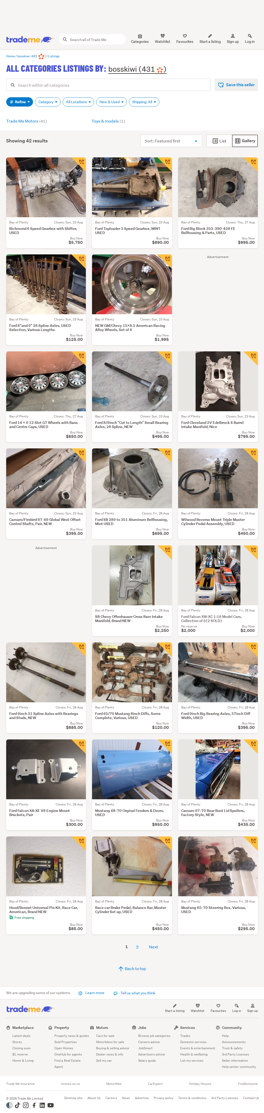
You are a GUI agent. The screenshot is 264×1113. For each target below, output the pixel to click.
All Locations (77, 102)
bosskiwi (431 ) (137, 68)
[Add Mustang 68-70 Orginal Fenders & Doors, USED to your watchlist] (165, 746)
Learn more (95, 992)
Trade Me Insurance (20, 1083)
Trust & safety (232, 1048)
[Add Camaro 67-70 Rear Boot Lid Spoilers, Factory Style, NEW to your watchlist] (250, 746)
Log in (250, 41)
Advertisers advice (151, 1054)
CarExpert (155, 1083)
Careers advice (149, 1042)
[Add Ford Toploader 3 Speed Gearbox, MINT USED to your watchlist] (165, 164)
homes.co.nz (70, 1083)
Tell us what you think (137, 993)
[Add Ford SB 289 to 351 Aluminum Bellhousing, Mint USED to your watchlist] (165, 455)
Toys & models (108, 121)
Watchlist (197, 1011)
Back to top (135, 968)
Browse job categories (154, 1036)
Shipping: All (142, 102)
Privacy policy (163, 1098)
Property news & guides (71, 1036)
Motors (102, 1027)
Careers (111, 1098)
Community (232, 1027)
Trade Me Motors (26, 121)
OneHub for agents (68, 1054)
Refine (20, 101)
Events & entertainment (197, 1048)
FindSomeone (248, 1083)
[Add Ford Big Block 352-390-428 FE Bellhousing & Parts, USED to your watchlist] (250, 164)
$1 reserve (20, 1054)
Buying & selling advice (112, 1048)
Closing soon (21, 1048)
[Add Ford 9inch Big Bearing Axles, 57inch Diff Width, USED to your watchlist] (250, 649)
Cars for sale (105, 1036)
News (126, 1098)
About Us (94, 1098)
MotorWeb (113, 1083)
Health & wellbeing (194, 1054)
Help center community (239, 1066)
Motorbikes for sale (110, 1042)
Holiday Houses (200, 1083)
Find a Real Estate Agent (67, 1063)
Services (187, 1027)
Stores (17, 1042)
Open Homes (63, 1048)
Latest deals (21, 1036)
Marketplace (23, 1027)
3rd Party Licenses (235, 1054)
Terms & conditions (192, 1098)
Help (225, 1036)
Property (61, 1027)
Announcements (234, 1042)
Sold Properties (65, 1042)
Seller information (235, 1060)
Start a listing (175, 1011)
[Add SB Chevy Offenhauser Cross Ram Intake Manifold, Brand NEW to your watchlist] (165, 552)
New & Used (110, 102)
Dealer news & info (109, 1054)
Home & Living (23, 1060)
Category (46, 102)
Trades (185, 1036)
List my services (191, 1060)
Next (153, 946)
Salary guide (147, 1060)
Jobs (142, 1027)
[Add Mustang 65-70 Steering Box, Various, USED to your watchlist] (250, 843)
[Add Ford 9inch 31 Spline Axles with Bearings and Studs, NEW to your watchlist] (78, 649)
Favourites (218, 1011)
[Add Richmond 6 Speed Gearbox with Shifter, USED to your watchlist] (78, 164)
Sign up (233, 41)
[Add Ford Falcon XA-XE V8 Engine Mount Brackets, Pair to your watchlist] (78, 746)
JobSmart (145, 1048)
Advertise (142, 1098)
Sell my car (104, 1060)
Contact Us (251, 1098)
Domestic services (193, 1042)
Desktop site (73, 1098)
